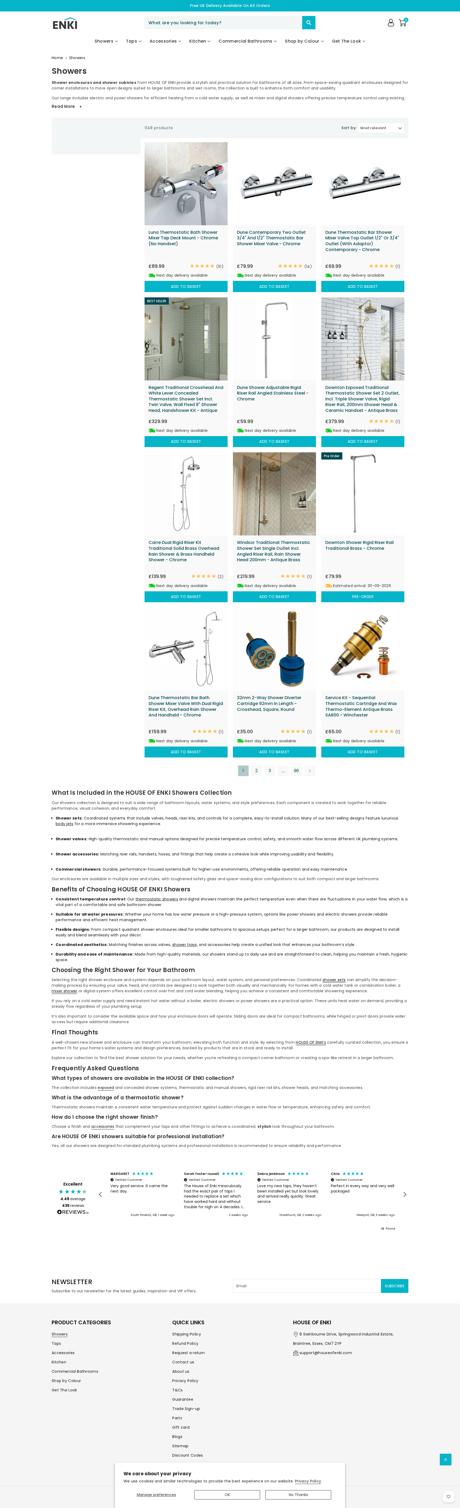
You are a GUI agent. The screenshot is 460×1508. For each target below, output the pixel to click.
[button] (402, 22)
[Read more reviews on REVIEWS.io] (73, 1213)
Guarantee (182, 1399)
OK (227, 1494)
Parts (177, 1418)
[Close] (293, 23)
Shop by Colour (66, 1380)
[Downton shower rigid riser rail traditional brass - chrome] (362, 493)
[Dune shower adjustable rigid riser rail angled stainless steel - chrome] (274, 338)
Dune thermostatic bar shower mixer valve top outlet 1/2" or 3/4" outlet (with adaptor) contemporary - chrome (362, 241)
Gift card (181, 1427)
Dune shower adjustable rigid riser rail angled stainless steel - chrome (273, 393)
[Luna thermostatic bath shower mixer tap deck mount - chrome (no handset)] (186, 183)
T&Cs (177, 1390)
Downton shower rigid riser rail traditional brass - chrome (359, 545)
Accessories (63, 1352)
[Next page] (310, 770)
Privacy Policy (308, 1481)
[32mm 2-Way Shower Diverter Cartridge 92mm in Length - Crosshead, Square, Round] (274, 649)
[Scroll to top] (445, 1459)
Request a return (188, 1352)
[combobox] (230, 22)
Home (57, 57)
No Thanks (298, 1494)
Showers (77, 57)
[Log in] (391, 22)
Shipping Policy (186, 1334)
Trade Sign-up (186, 1408)
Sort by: (349, 128)
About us (180, 1371)
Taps (56, 1343)
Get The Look (64, 1390)
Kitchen (59, 1362)
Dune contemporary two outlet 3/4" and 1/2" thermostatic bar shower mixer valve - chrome (271, 238)
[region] (252, 1194)
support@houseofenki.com (325, 1352)
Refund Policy (185, 1343)
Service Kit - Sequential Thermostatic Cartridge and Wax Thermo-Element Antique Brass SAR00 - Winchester (361, 706)
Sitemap (180, 1446)
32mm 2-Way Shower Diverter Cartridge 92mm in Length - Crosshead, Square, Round (269, 703)
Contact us (183, 1362)
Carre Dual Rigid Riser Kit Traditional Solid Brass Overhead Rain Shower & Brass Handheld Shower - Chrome (184, 551)
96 (296, 771)
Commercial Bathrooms (75, 1371)
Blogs (177, 1436)
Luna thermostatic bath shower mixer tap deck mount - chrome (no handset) (183, 238)
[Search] (308, 22)
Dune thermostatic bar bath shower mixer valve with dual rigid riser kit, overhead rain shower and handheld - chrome (186, 706)
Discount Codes (187, 1455)
